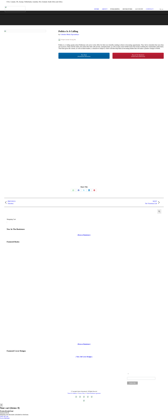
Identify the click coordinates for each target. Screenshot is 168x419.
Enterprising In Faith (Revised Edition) (20, 337)
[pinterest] (156, 2)
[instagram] (162, 2)
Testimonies (89, 338)
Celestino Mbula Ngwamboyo (69, 34)
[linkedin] (159, 2)
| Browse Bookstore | (84, 235)
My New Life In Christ (14, 288)
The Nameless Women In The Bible (96, 288)
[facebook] (153, 2)
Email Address (141, 376)
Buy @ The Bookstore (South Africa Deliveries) (138, 55)
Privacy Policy (81, 393)
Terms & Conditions (72, 393)
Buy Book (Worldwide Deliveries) (83, 55)
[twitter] (149, 2)
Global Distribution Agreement (93, 393)
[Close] (1, 405)
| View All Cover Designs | (84, 357)
